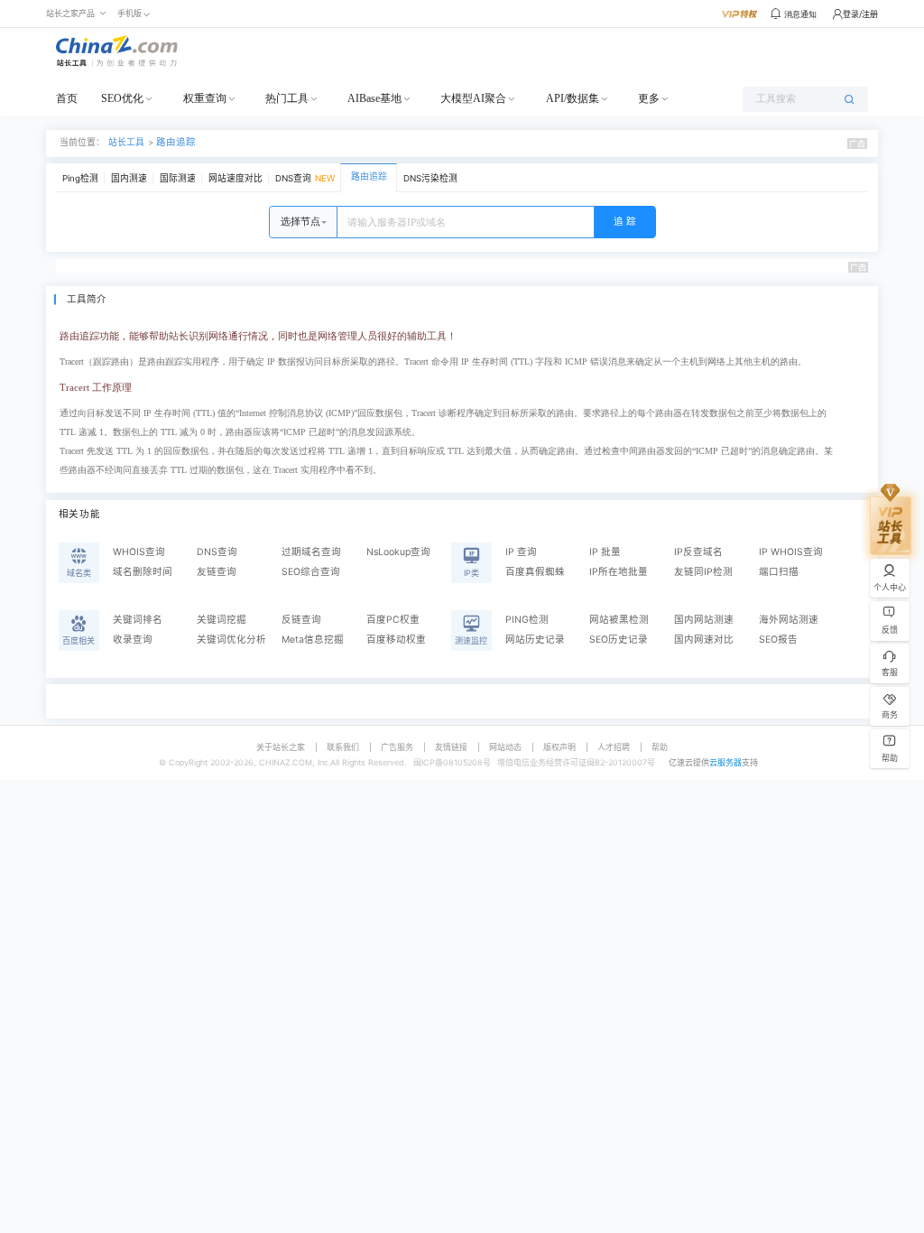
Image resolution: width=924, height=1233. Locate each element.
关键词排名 (137, 620)
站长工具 (126, 142)
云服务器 (725, 762)
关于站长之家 (280, 747)
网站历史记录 (535, 639)
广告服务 (397, 747)
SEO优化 (122, 98)
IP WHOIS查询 (791, 552)
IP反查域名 (698, 552)
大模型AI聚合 (473, 98)
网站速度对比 (235, 178)
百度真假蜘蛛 (535, 572)
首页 (67, 98)
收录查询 (132, 639)
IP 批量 (605, 552)
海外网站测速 (788, 620)
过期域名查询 (311, 552)
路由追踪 (176, 142)
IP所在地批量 (618, 572)
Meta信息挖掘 (313, 639)
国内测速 (129, 178)
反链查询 (301, 620)
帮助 (659, 747)
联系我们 (343, 747)
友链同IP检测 (703, 572)
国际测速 (178, 178)
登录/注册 (860, 14)
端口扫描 (779, 572)
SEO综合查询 (311, 572)
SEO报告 (778, 639)
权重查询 (204, 98)
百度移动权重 (396, 639)
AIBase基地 (374, 98)
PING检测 (527, 620)
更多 (649, 98)
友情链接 (451, 747)
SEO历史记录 (618, 639)
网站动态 (505, 747)
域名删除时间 (142, 572)
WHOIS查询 (139, 552)
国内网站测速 (704, 620)
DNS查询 (305, 178)
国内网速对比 (704, 639)
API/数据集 (572, 98)
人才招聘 (613, 747)
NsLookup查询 (398, 552)
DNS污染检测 (430, 178)
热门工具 (287, 98)
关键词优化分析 (231, 639)
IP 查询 (521, 552)
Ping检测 (80, 178)
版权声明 (559, 747)
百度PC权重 (393, 620)
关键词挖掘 (221, 620)
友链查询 (216, 572)
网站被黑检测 (619, 620)
